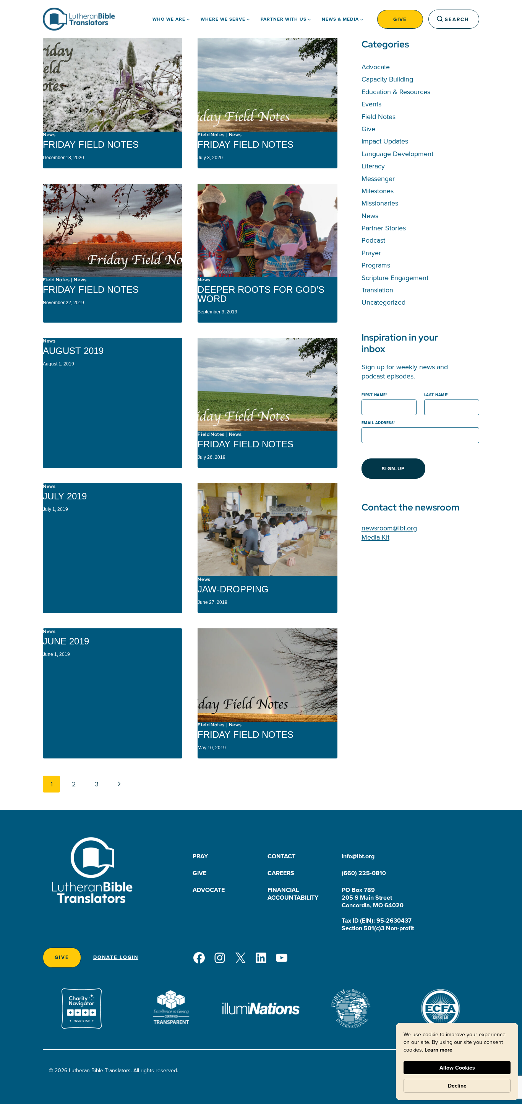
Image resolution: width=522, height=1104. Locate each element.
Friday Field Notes (91, 144)
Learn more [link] (438, 1049)
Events (371, 104)
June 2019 (66, 641)
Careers (280, 873)
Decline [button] (457, 1085)
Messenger (378, 178)
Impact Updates (385, 141)
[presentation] (112, 85)
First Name (374, 395)
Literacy (373, 166)
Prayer (371, 253)
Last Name (435, 395)
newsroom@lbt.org (389, 528)
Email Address (378, 423)
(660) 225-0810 (364, 873)
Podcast (373, 240)
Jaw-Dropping (233, 589)
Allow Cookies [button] (457, 1067)
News (49, 135)
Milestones (378, 191)
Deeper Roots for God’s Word (261, 294)
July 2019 (65, 496)
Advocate (376, 67)
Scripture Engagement (395, 277)
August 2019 (73, 351)
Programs (376, 265)
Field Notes (211, 135)
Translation (377, 290)
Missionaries (380, 203)
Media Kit (375, 537)
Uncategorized (383, 302)
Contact (281, 856)
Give (400, 19)
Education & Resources (396, 91)
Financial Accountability (292, 893)
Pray (200, 856)
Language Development (397, 153)
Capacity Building (387, 79)
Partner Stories (384, 228)
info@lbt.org (358, 856)
